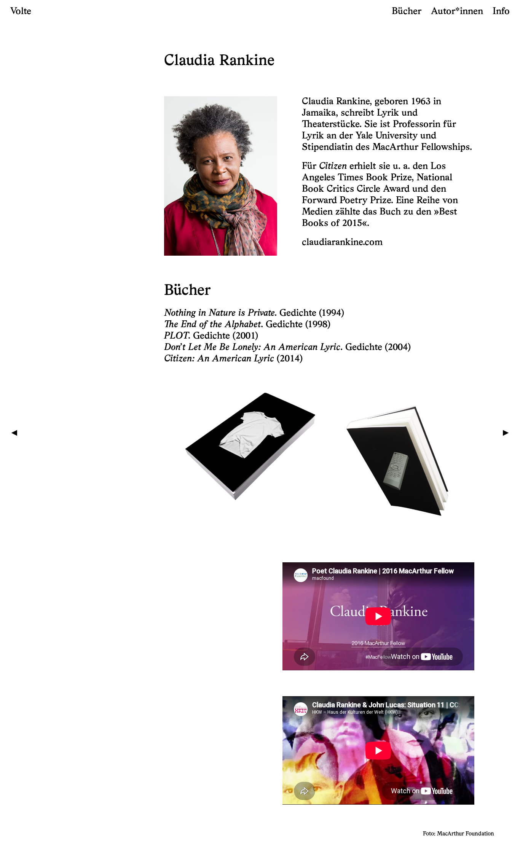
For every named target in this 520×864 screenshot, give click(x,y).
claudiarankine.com (342, 242)
